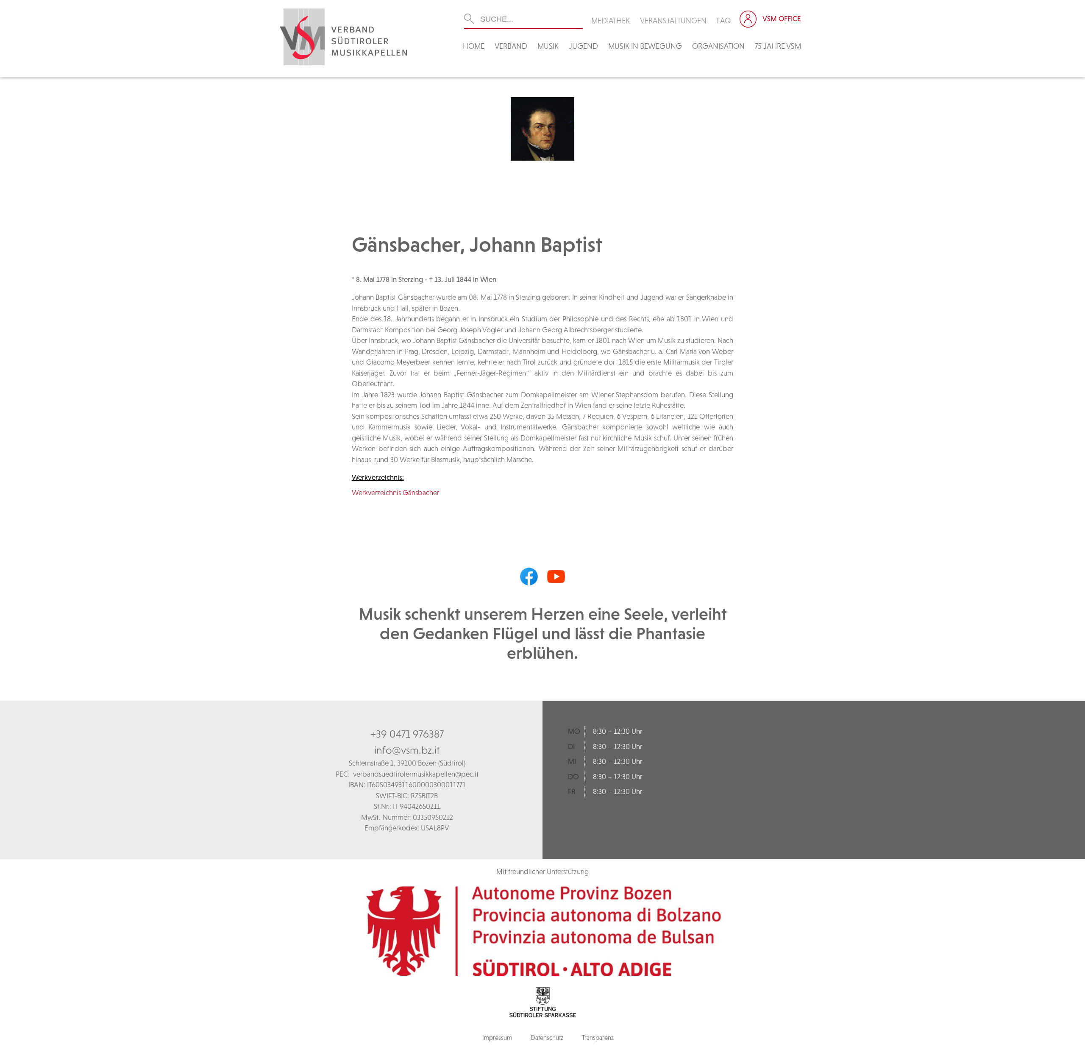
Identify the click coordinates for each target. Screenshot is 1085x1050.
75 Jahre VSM (778, 46)
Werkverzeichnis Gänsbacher (395, 492)
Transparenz (598, 1037)
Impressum (497, 1037)
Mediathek (610, 20)
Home (473, 46)
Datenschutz (547, 1037)
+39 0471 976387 (407, 734)
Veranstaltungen (673, 20)
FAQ (724, 20)
